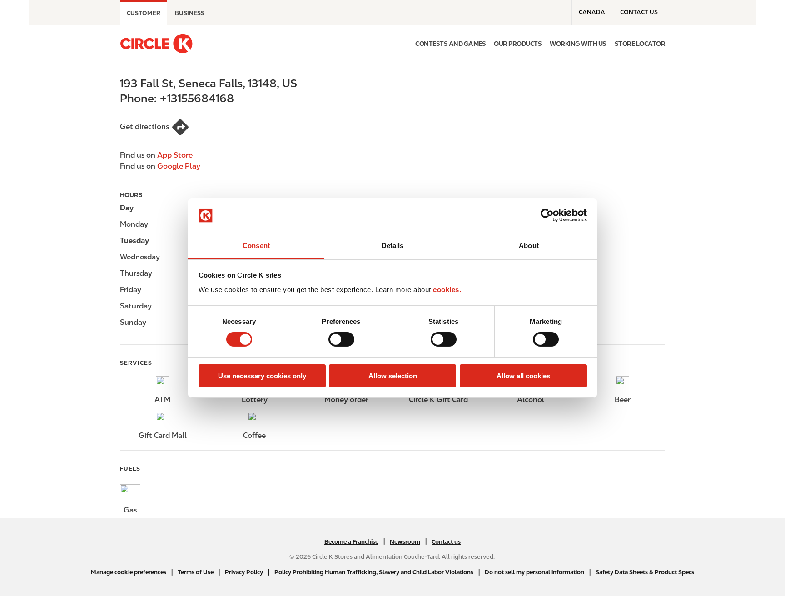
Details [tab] (393, 245)
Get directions (144, 126)
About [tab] (529, 245)
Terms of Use (196, 572)
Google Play (178, 166)
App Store (175, 155)
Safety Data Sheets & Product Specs (645, 572)
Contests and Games (450, 43)
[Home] (156, 44)
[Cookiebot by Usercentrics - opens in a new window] (547, 215)
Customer (143, 13)
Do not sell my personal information (534, 572)
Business (189, 13)
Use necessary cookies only (262, 376)
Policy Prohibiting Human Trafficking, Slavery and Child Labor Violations (373, 572)
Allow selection (392, 376)
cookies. (447, 289)
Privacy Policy (244, 572)
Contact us (639, 12)
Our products (518, 43)
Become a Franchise (351, 541)
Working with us (578, 43)
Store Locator (640, 43)
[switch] (341, 339)
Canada (592, 12)
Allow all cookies (523, 376)
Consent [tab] (256, 245)
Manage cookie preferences (128, 572)
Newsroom (405, 541)
